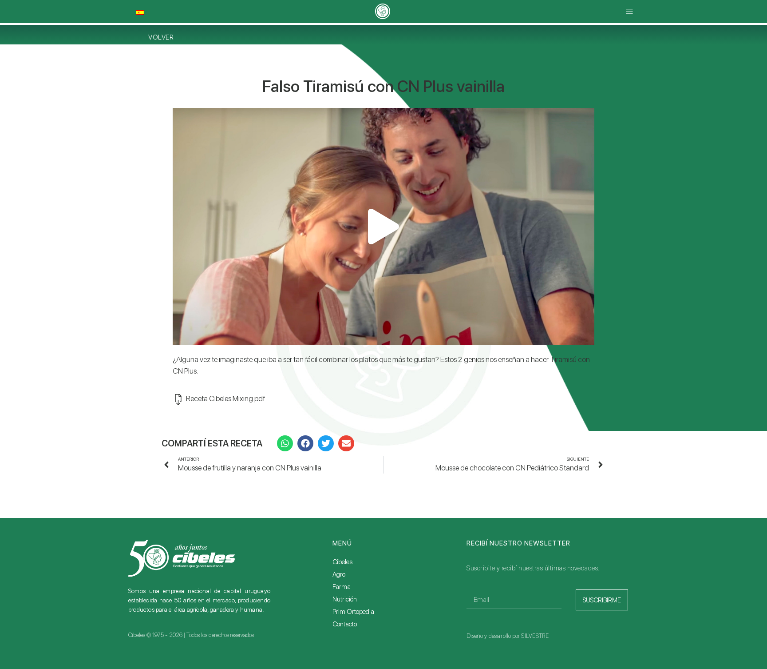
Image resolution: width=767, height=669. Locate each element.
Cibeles (342, 562)
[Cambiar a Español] (140, 12)
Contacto (344, 624)
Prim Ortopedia (353, 612)
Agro (338, 574)
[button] (629, 12)
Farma (341, 587)
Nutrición (344, 599)
